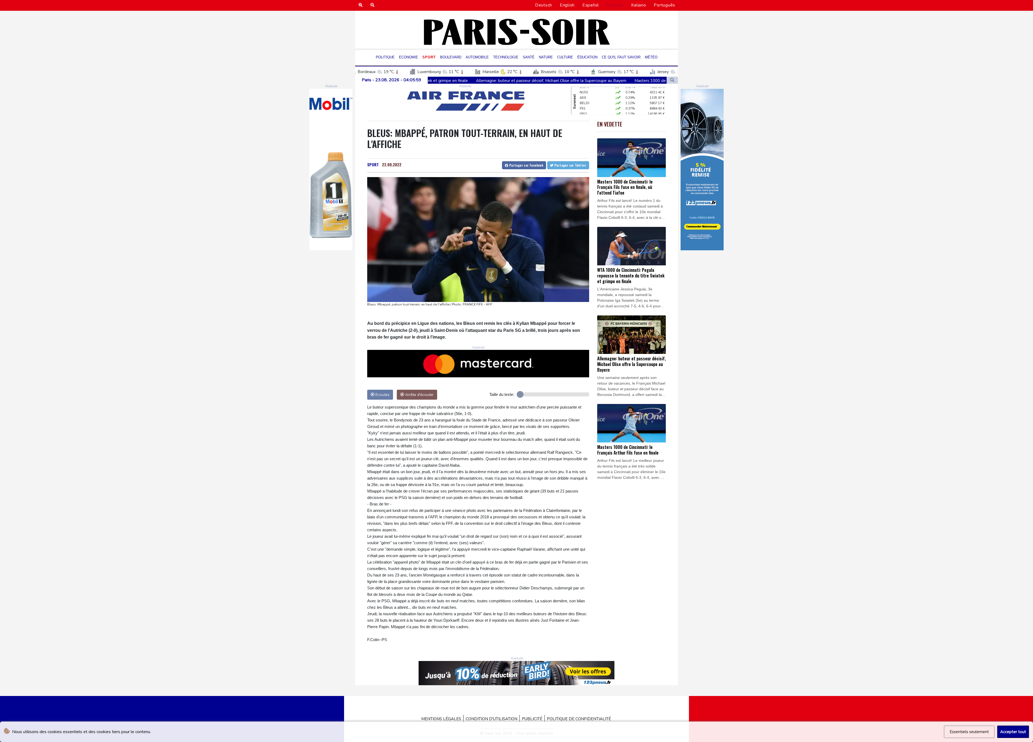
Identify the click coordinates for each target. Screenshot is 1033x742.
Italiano (638, 5)
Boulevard (450, 57)
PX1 (583, 95)
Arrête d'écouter (419, 394)
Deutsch (543, 5)
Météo (651, 57)
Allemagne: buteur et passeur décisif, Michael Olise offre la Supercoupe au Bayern (449, 80)
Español (590, 5)
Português (664, 5)
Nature (546, 57)
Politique (385, 57)
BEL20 (584, 90)
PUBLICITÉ (532, 719)
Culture (565, 57)
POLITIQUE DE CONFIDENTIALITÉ (579, 719)
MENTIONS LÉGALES (441, 719)
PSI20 (584, 112)
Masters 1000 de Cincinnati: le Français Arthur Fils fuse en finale (591, 80)
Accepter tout (1013, 731)
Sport (429, 57)
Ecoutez (382, 394)
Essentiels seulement (969, 731)
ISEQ (583, 101)
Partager (525, 165)
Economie (408, 57)
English (567, 5)
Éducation (587, 57)
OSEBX (585, 106)
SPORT (373, 164)
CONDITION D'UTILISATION (491, 719)
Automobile (477, 57)
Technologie (505, 57)
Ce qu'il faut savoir (621, 57)
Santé (529, 57)
